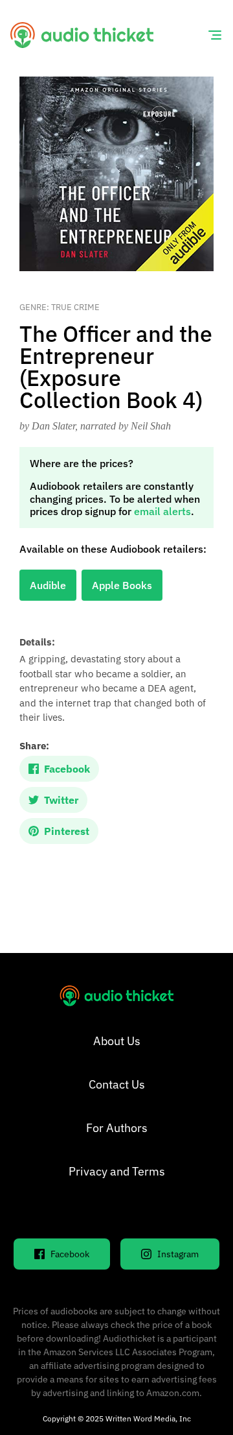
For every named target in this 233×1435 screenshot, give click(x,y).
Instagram (178, 1254)
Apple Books (122, 585)
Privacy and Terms (117, 1171)
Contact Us (117, 1084)
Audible (48, 585)
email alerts (162, 511)
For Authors (117, 1127)
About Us (116, 1040)
